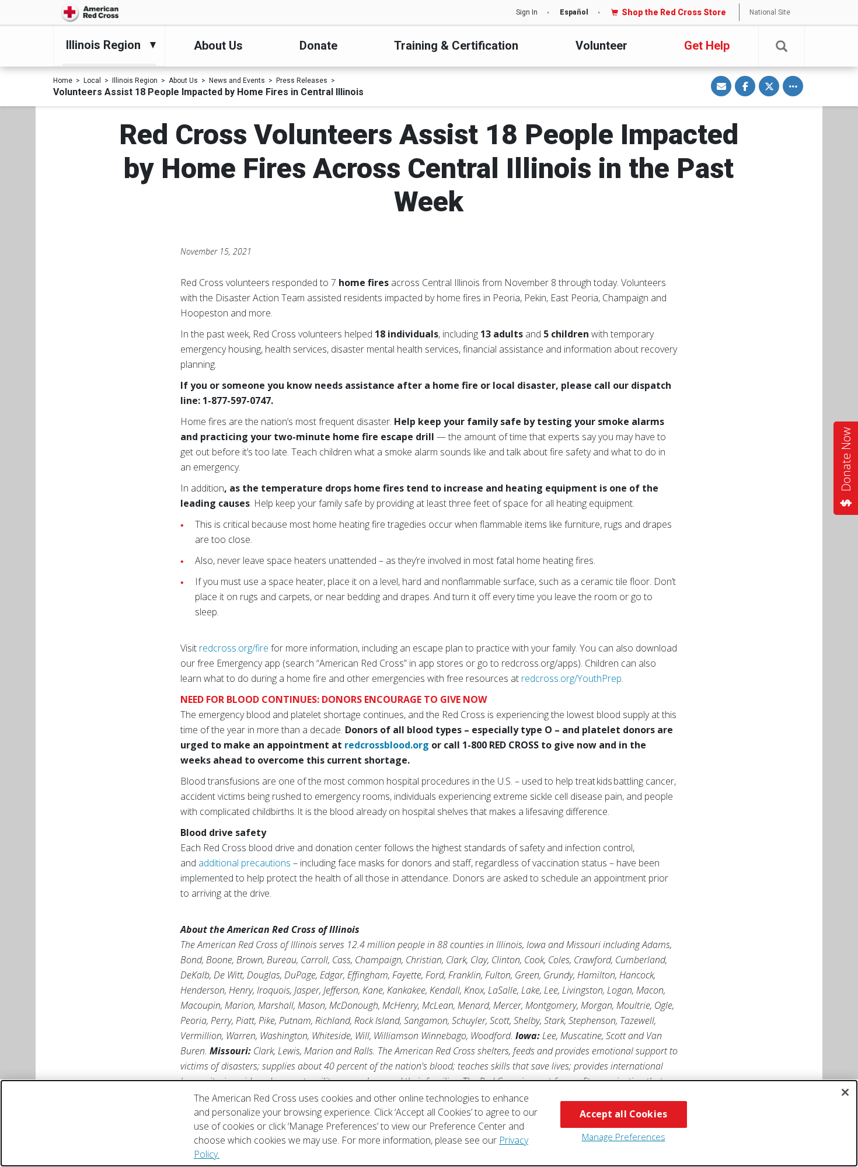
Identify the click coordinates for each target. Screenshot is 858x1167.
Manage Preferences (623, 1136)
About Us (218, 46)
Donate (318, 46)
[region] (429, 1123)
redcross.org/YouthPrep (571, 678)
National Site (769, 12)
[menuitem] (106, 45)
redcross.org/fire (233, 648)
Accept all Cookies (623, 1113)
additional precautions (245, 862)
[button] (781, 46)
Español (574, 12)
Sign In (527, 12)
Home (62, 80)
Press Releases (301, 80)
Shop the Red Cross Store (674, 12)
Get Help (707, 46)
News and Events (237, 80)
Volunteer (601, 46)
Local (92, 80)
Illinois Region (135, 80)
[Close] (845, 1092)
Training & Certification (456, 46)
